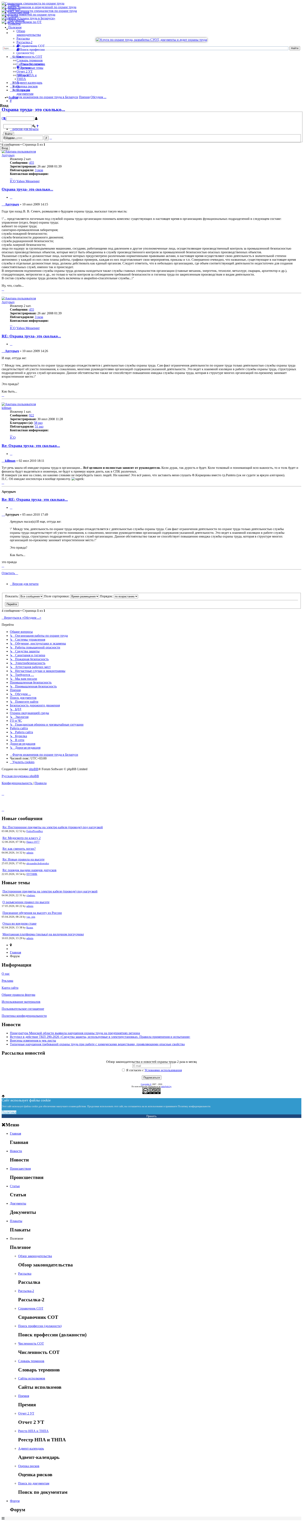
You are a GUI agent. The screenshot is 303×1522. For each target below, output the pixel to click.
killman (6, 408)
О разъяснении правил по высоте (25, 902)
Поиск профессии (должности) (40, 1326)
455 (31, 162)
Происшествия (18, 12)
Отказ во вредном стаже (19, 923)
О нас (6, 973)
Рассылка (23, 38)
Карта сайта (10, 987)
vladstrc (30, 895)
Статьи (13, 16)
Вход (5, 148)
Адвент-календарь (29, 82)
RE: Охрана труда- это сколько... (31, 336)
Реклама (7, 980)
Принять (151, 1116)
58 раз (38, 422)
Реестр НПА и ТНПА (33, 1431)
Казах (29, 927)
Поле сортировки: (57, 596)
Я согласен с (153, 1070)
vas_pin (30, 916)
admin (29, 852)
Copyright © (146, 1084)
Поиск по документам (24, 91)
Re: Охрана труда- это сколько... (31, 445)
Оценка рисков (27, 86)
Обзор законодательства (28, 33)
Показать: (12, 596)
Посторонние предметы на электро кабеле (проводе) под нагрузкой (49, 891)
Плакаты (14, 23)
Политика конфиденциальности (24, 1015)
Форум (13, 97)
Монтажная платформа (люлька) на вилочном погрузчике (43, 934)
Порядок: (107, 596)
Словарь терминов (29, 60)
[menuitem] (22, 762)
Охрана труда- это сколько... (27, 189)
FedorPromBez (34, 831)
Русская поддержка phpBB (20, 776)
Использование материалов (21, 1001)
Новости (14, 9)
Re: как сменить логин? (19, 848)
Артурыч (8, 155)
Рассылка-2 (24, 42)
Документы (16, 20)
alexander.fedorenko (37, 863)
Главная (13, 5)
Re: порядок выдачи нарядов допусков (29, 870)
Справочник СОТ (30, 1308)
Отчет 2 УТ (24, 71)
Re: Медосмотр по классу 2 (21, 838)
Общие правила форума (18, 994)
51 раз (39, 426)
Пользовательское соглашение (23, 1008)
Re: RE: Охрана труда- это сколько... (35, 499)
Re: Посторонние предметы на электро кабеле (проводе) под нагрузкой (52, 827)
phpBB (33, 769)
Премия (23, 1396)
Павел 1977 (33, 841)
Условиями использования (163, 1070)
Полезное (15, 27)
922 (31, 415)
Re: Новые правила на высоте (23, 859)
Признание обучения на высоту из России (32, 913)
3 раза (39, 170)
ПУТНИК (31, 874)
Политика (9, 1112)
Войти (8, 134)
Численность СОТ (29, 56)
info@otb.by (166, 1086)
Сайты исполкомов (29, 64)
